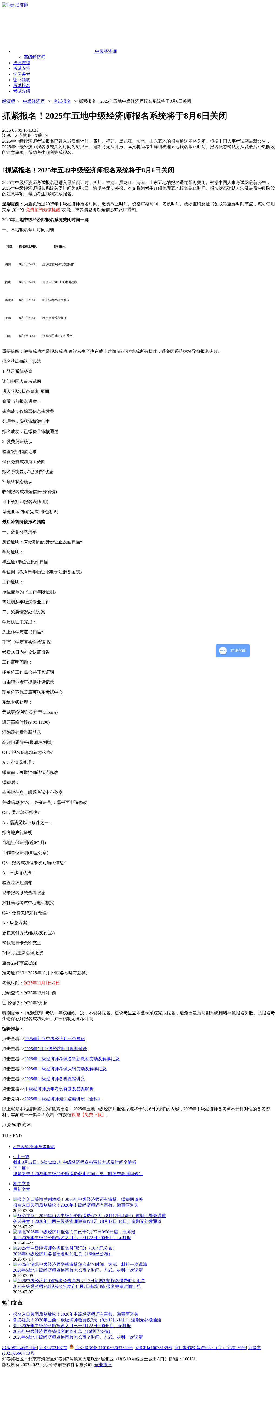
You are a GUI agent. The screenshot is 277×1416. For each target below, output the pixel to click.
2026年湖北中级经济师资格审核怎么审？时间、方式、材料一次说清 (78, 1270)
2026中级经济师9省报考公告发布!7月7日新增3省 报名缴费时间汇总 (77, 1286)
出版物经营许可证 (19, 1347)
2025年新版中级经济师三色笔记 (54, 1038)
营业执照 (103, 1364)
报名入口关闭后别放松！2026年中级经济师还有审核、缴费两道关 (75, 1205)
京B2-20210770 (53, 1347)
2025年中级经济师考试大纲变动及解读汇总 (65, 1068)
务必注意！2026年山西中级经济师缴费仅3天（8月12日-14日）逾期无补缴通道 (87, 1221)
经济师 (21, 4)
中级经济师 (34, 101)
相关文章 (21, 1183)
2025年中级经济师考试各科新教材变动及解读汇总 (72, 1058)
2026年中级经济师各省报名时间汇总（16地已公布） (63, 1254)
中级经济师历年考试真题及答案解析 (59, 1089)
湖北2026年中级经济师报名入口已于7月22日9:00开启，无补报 (72, 1237)
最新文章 (21, 1189)
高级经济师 (34, 57)
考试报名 (62, 101)
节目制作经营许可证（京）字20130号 (210, 1347)
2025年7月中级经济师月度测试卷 (55, 1048)
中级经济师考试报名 (34, 1146)
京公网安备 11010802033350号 (104, 1347)
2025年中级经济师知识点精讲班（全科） (63, 1099)
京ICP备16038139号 (153, 1347)
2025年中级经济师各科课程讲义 (54, 1078)
